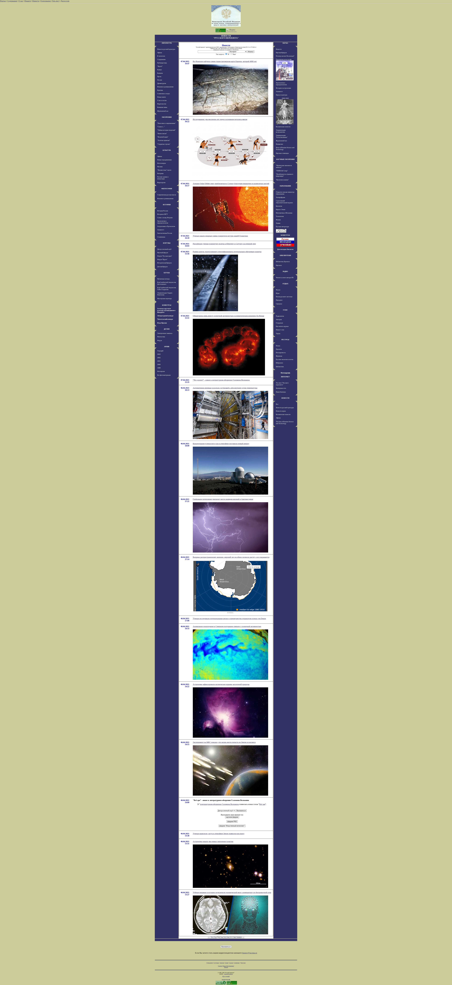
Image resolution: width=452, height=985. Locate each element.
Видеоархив (161, 182)
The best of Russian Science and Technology (285, 422)
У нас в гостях (162, 100)
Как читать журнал (282, 326)
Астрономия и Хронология (166, 226)
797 (230, 937)
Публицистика (162, 63)
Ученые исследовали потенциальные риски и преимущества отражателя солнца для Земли (229, 619)
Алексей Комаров (228, 974)
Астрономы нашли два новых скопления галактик (213, 841)
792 (215, 937)
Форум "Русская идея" (164, 256)
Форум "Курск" (162, 259)
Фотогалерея (161, 163)
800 (240, 937)
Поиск (278, 346)
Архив (226, 962)
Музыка (160, 166)
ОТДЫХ (285, 284)
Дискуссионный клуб (164, 249)
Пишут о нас (280, 330)
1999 (159, 368)
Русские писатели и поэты (284, 359)
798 (234, 937)
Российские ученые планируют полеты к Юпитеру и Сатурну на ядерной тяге (224, 244)
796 (227, 937)
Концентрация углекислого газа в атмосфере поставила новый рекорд (221, 444)
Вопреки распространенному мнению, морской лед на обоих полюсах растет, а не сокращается (231, 557)
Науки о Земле (280, 209)
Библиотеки (280, 366)
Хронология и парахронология (162, 222)
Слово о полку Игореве (165, 217)
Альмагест (160, 230)
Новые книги (161, 97)
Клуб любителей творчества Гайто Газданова (166, 288)
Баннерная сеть (281, 388)
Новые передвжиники (164, 160)
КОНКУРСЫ (166, 305)
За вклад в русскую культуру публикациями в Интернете (166, 310)
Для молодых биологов (285, 249)
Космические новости (283, 127)
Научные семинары (282, 153)
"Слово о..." (161, 127)
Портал (3, 1)
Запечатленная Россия (164, 233)
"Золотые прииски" (163, 140)
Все (277, 404)
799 (237, 937)
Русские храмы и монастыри (162, 178)
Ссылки (231, 962)
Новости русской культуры (166, 49)
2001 (159, 361)
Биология (279, 206)
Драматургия (161, 83)
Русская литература (282, 226)
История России (162, 211)
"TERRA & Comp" (282, 171)
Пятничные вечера (163, 279)
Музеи (278, 290)
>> (243, 937)
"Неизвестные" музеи (164, 170)
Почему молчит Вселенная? (285, 56)
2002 (159, 358)
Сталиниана (161, 237)
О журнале (279, 323)
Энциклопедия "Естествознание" (282, 136)
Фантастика (161, 337)
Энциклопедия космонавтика (281, 131)
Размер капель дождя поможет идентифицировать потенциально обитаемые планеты (227, 252)
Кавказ (159, 70)
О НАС (285, 310)
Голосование (45, 1)
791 (211, 937)
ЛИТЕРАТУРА (167, 43)
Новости (35, 1)
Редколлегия (280, 316)
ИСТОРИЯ (167, 205)
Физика (278, 220)
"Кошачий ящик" (162, 137)
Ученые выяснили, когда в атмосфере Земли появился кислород (218, 834)
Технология (280, 216)
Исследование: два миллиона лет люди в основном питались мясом (220, 119)
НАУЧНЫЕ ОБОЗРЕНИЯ (285, 159)
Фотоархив (161, 371)
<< (209, 937)
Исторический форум (164, 263)
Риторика (160, 173)
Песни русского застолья (284, 297)
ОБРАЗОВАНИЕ (285, 186)
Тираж (278, 333)
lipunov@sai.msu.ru (249, 953)
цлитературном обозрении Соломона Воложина (219, 804)
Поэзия (159, 80)
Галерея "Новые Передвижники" (226, 966)
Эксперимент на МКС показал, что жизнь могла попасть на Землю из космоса (224, 742)
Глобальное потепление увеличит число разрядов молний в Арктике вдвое (223, 499)
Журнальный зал (162, 111)
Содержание (12, 1)
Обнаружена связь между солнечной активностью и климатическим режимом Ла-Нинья (228, 316)
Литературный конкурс (165, 316)
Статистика (236, 962)
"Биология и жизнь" (282, 180)
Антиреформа (280, 197)
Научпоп (279, 265)
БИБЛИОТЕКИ (285, 255)
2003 (159, 354)
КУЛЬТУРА (167, 150)
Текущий (160, 351)
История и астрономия (283, 88)
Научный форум (162, 252)
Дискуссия (65, 1)
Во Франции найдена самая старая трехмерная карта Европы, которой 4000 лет (225, 61)
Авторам (279, 319)
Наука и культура (281, 95)
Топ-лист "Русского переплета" (282, 384)
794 (221, 937)
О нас (20, 1)
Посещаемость (281, 352)
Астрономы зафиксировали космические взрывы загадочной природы (221, 684)
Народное (279, 300)
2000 (159, 364)
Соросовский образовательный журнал (284, 202)
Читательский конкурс (165, 319)
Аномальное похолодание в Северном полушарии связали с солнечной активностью (227, 626)
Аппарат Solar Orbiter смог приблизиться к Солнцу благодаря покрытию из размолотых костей (231, 184)
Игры (277, 293)
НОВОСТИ (285, 398)
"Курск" (159, 66)
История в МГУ (162, 214)
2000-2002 (285, 98)
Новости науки (281, 411)
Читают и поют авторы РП (284, 277)
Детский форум (162, 266)
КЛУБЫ (167, 273)
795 (224, 937)
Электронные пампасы (164, 333)
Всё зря (262, 804)
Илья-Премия (162, 323)
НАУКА (285, 43)
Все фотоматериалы (164, 375)
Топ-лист (55, 1)
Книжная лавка (162, 107)
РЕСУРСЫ (285, 340)
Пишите (27, 1)
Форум (159, 340)
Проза (159, 76)
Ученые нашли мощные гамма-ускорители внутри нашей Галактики (220, 236)
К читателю (161, 56)
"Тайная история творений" (166, 130)
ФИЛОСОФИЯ (166, 189)
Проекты (279, 349)
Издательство (161, 104)
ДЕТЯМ (167, 329)
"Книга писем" (162, 133)
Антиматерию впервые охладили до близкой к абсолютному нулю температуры (225, 388)
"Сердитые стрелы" (163, 144)
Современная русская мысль (166, 195)
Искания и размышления (165, 87)
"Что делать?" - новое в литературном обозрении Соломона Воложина (221, 380)
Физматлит (279, 144)
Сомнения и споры (163, 93)
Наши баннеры (281, 392)
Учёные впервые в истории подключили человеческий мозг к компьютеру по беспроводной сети (232, 892)
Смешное (279, 304)
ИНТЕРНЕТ (285, 377)
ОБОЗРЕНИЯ (167, 117)
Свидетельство (223, 47)
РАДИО (285, 271)
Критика (160, 90)
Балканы (160, 73)
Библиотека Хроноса (283, 261)
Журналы (279, 356)
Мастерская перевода (164, 298)
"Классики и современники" (166, 123)
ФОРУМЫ (166, 243)
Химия (278, 223)
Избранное (279, 363)
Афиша (159, 52)
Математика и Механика (284, 213)
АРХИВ (166, 346)
